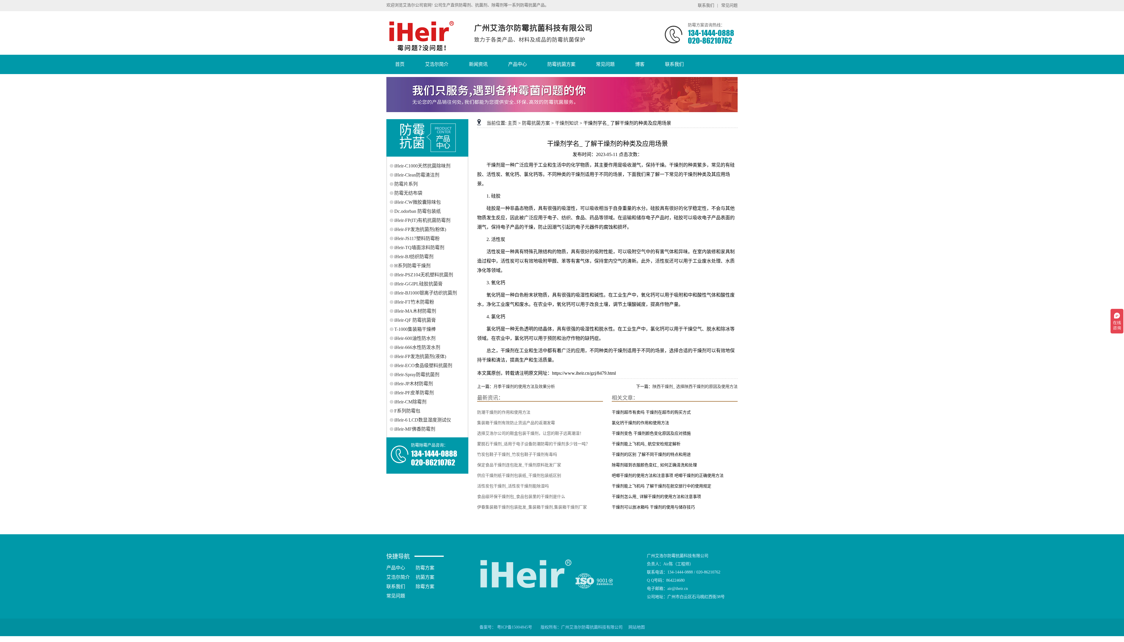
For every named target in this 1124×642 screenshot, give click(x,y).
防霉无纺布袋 (408, 193)
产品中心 (395, 567)
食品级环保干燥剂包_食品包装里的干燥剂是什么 (521, 496)
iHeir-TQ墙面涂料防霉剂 (419, 247)
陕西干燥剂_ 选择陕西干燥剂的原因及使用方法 (695, 386)
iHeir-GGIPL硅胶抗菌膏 (418, 283)
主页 (512, 123)
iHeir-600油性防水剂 (415, 338)
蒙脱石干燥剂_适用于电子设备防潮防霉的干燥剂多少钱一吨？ (533, 444)
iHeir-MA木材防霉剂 (415, 311)
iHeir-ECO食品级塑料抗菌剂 (423, 365)
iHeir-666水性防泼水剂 (417, 347)
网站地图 (636, 627)
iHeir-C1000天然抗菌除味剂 (422, 165)
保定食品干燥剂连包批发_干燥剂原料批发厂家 (519, 465)
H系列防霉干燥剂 (412, 265)
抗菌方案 (425, 577)
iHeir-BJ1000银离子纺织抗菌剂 (425, 292)
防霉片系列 (406, 184)
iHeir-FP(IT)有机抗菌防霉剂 (422, 220)
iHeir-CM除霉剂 (410, 401)
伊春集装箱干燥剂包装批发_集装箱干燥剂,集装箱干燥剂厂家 (532, 507)
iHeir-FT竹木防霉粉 (414, 301)
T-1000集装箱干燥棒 (415, 329)
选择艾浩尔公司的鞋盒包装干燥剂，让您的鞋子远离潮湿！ (530, 433)
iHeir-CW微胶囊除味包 (417, 202)
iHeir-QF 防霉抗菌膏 (415, 320)
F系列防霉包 (407, 410)
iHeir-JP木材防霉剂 (413, 383)
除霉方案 (425, 586)
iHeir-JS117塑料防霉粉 (417, 238)
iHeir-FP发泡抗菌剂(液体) (420, 356)
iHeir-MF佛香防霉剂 (414, 429)
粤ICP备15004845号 (514, 627)
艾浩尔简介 (398, 577)
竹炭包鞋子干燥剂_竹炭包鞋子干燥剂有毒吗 (517, 454)
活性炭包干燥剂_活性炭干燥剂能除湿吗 (513, 486)
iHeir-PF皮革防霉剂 (414, 392)
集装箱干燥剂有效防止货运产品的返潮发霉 (516, 423)
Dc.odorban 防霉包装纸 (417, 211)
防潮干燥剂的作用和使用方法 (503, 412)
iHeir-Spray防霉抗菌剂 (416, 374)
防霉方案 (425, 567)
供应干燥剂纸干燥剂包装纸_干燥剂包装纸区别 (519, 475)
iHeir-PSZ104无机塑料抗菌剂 (423, 274)
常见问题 (729, 5)
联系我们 (706, 5)
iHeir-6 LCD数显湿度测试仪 (422, 419)
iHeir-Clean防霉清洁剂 (416, 174)
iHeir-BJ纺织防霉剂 (414, 256)
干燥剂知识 (566, 123)
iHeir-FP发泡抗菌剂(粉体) (420, 229)
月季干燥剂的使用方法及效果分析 (524, 386)
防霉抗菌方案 (536, 123)
